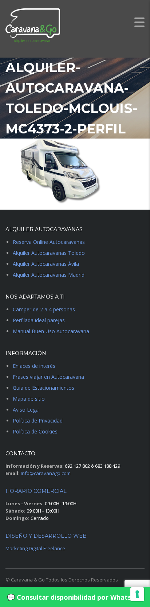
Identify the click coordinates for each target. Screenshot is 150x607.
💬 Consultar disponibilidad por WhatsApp (75, 597)
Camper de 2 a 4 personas (44, 309)
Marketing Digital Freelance (35, 548)
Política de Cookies (35, 431)
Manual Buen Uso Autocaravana (51, 331)
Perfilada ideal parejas (39, 320)
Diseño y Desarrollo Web (46, 536)
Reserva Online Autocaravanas (49, 241)
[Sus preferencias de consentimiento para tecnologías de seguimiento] (137, 594)
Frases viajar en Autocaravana (48, 376)
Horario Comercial (36, 491)
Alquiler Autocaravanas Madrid (48, 274)
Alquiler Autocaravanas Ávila (46, 263)
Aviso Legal (26, 409)
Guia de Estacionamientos (43, 387)
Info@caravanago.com (46, 473)
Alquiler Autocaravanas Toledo (49, 252)
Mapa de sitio (29, 398)
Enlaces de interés (34, 365)
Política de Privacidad (38, 420)
